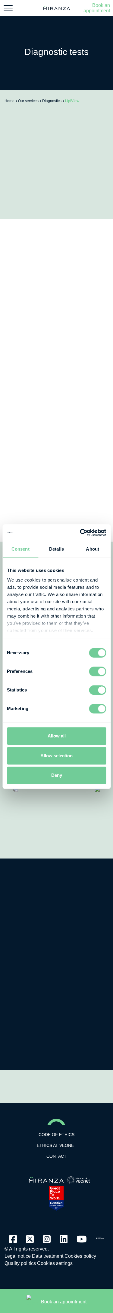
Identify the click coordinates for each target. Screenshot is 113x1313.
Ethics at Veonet (57, 1145)
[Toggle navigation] (8, 8)
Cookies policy (80, 1256)
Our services (28, 101)
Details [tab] (56, 549)
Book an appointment (96, 8)
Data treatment (47, 1256)
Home (9, 101)
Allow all (57, 735)
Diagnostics (51, 101)
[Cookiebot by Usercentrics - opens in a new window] (80, 532)
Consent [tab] (20, 549)
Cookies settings (55, 1263)
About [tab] (92, 549)
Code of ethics (56, 1134)
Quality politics (20, 1263)
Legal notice (18, 1256)
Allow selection (56, 755)
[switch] (97, 671)
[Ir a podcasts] (100, 1236)
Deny (56, 775)
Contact (56, 1156)
